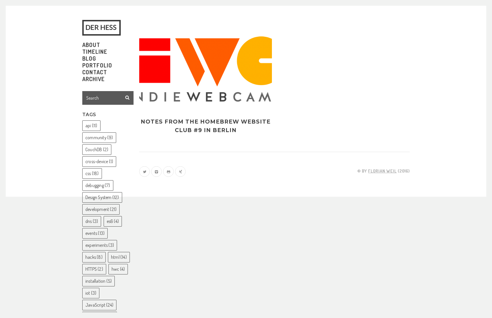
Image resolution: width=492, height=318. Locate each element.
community (99, 137)
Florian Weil (382, 171)
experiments (99, 245)
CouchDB (96, 149)
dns (91, 221)
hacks (93, 257)
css (92, 173)
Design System (102, 197)
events (94, 233)
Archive (93, 78)
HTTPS (94, 269)
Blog (89, 58)
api (91, 125)
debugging (97, 185)
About (91, 44)
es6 (113, 221)
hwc (118, 269)
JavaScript (99, 305)
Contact (94, 72)
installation (98, 281)
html (119, 257)
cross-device (99, 161)
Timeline (94, 51)
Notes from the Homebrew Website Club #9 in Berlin (205, 126)
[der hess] (102, 28)
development (100, 209)
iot (90, 293)
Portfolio (97, 65)
